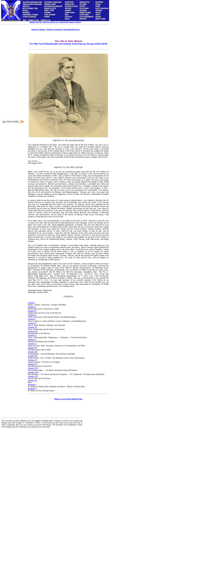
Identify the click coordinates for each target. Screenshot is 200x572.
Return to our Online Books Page (68, 399)
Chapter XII (32, 348)
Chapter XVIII (33, 372)
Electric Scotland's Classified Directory (63, 30)
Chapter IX (32, 335)
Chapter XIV (32, 356)
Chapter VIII (32, 331)
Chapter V (32, 319)
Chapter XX (32, 380)
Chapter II (32, 307)
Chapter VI (32, 323)
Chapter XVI (33, 364)
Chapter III (32, 311)
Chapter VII (32, 327)
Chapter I (31, 303)
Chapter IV (32, 315)
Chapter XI (32, 344)
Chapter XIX (33, 376)
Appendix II (32, 389)
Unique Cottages (38, 30)
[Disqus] (41, 464)
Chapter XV (32, 360)
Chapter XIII (32, 352)
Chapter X (32, 340)
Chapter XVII (33, 368)
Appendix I (32, 385)
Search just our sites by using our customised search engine (55, 22)
